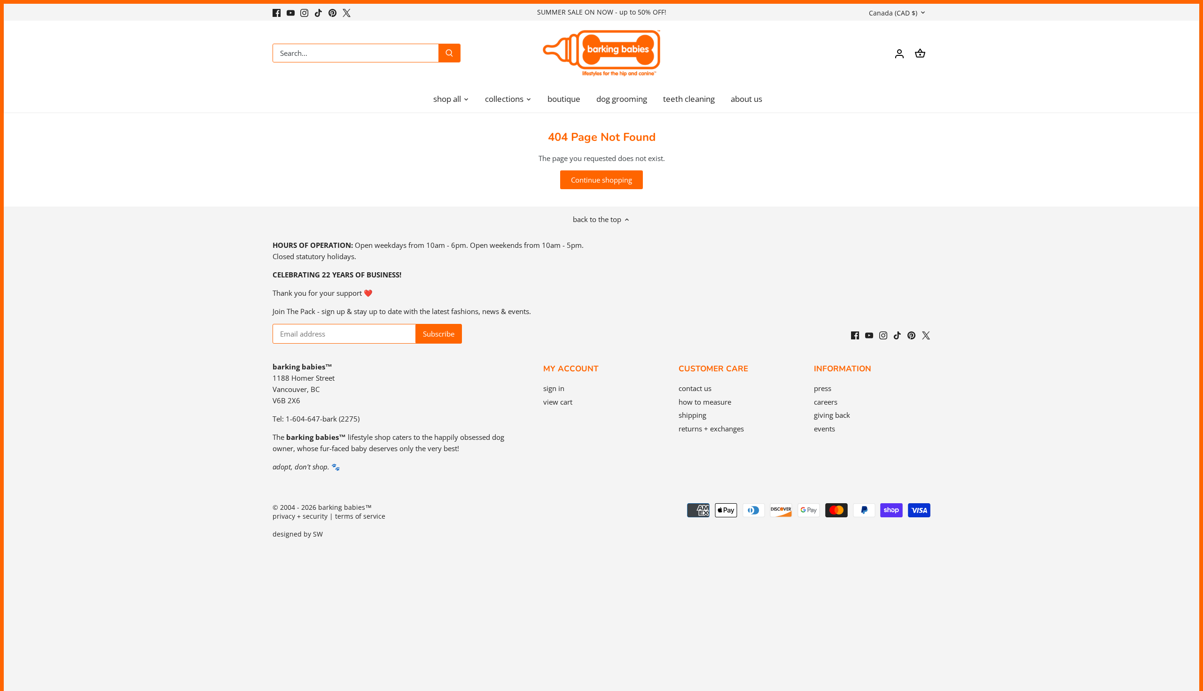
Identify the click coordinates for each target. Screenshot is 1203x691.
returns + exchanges (711, 428)
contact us (695, 388)
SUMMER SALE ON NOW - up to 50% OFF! (601, 12)
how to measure (705, 402)
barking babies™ (345, 507)
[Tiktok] (318, 12)
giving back (832, 415)
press (822, 388)
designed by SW (298, 534)
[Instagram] (304, 12)
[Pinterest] (332, 12)
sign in (553, 388)
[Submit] (449, 53)
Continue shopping (601, 179)
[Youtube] (291, 12)
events (824, 428)
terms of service (360, 516)
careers (825, 402)
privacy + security (300, 516)
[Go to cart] (920, 53)
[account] (899, 53)
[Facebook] (277, 12)
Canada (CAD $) (893, 13)
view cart (557, 402)
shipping (692, 415)
